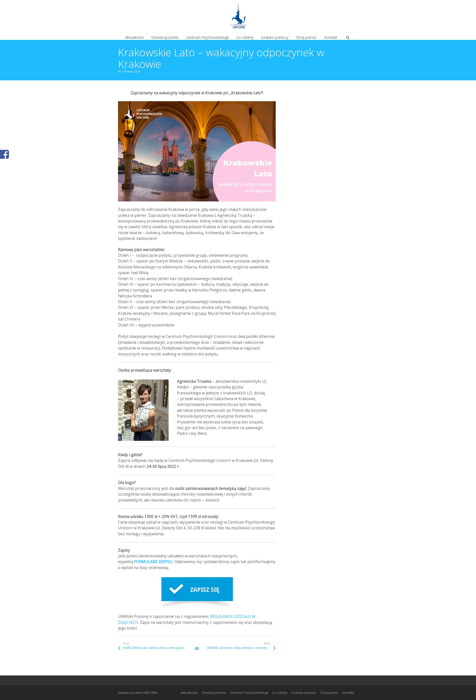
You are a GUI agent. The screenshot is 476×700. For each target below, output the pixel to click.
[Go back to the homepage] (238, 16)
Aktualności (189, 692)
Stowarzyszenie (214, 692)
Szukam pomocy (303, 692)
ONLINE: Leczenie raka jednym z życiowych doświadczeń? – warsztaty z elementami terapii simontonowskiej (241, 647)
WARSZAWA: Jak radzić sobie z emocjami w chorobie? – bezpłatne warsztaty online (160, 647)
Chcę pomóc (329, 692)
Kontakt (348, 692)
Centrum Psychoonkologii (249, 692)
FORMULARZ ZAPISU (153, 561)
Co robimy (279, 692)
